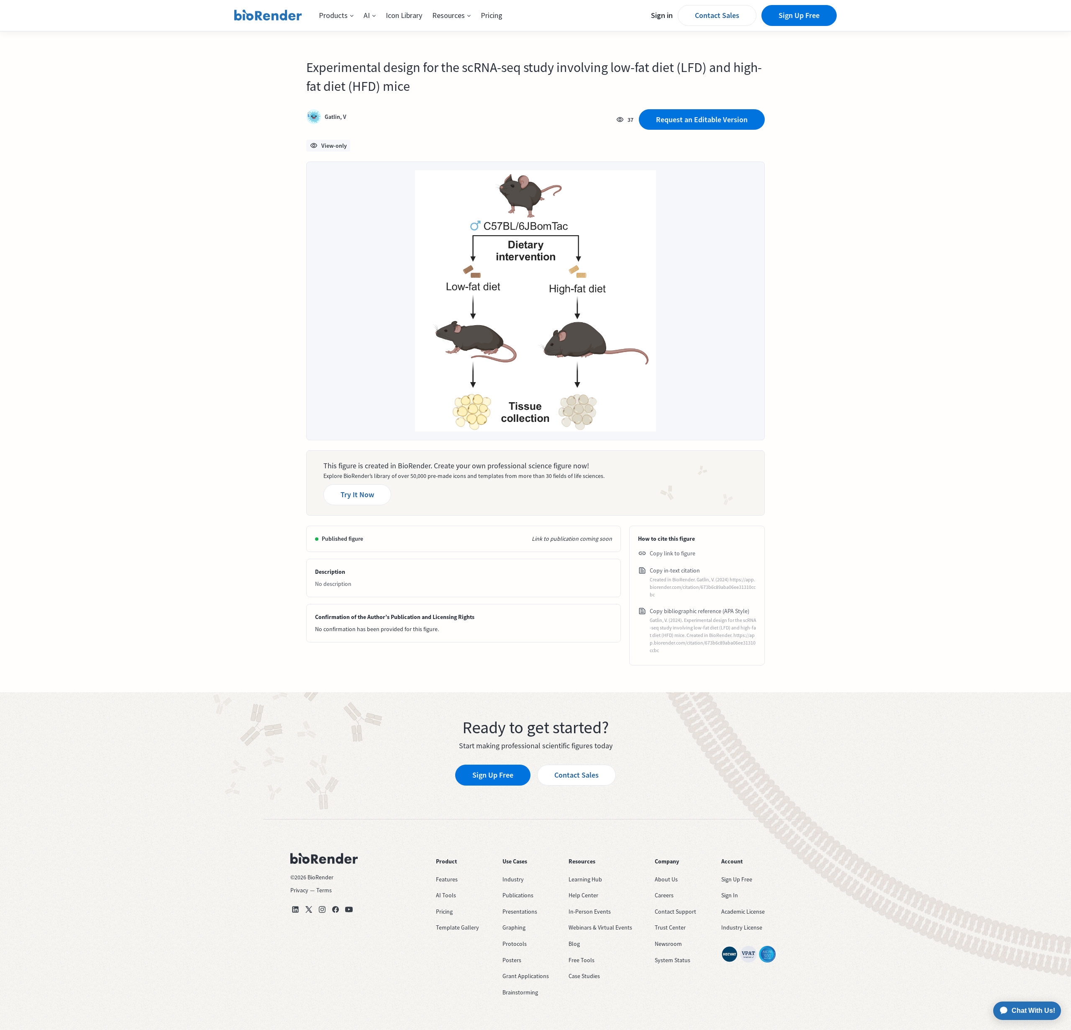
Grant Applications (525, 976)
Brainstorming (520, 992)
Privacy (299, 890)
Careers (664, 895)
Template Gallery (457, 927)
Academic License (743, 911)
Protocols (514, 944)
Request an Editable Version (702, 119)
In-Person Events (590, 911)
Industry (513, 879)
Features (447, 879)
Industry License (741, 927)
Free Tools (581, 960)
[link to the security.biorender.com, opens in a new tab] (729, 954)
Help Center (583, 895)
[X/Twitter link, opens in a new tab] (309, 909)
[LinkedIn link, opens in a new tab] (295, 909)
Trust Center (670, 927)
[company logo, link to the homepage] (268, 15)
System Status (672, 960)
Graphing (513, 927)
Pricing (491, 15)
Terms (324, 890)
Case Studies (584, 976)
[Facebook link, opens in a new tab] (336, 909)
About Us (666, 879)
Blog (574, 944)
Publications (517, 895)
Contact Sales (717, 15)
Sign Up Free (799, 15)
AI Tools (446, 895)
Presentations (519, 911)
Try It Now (357, 494)
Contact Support (675, 911)
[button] (336, 15)
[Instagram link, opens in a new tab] (322, 909)
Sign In (729, 895)
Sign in (662, 15)
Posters (511, 960)
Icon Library (404, 15)
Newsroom (668, 944)
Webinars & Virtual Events (600, 927)
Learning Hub (585, 879)
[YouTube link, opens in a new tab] (349, 909)
